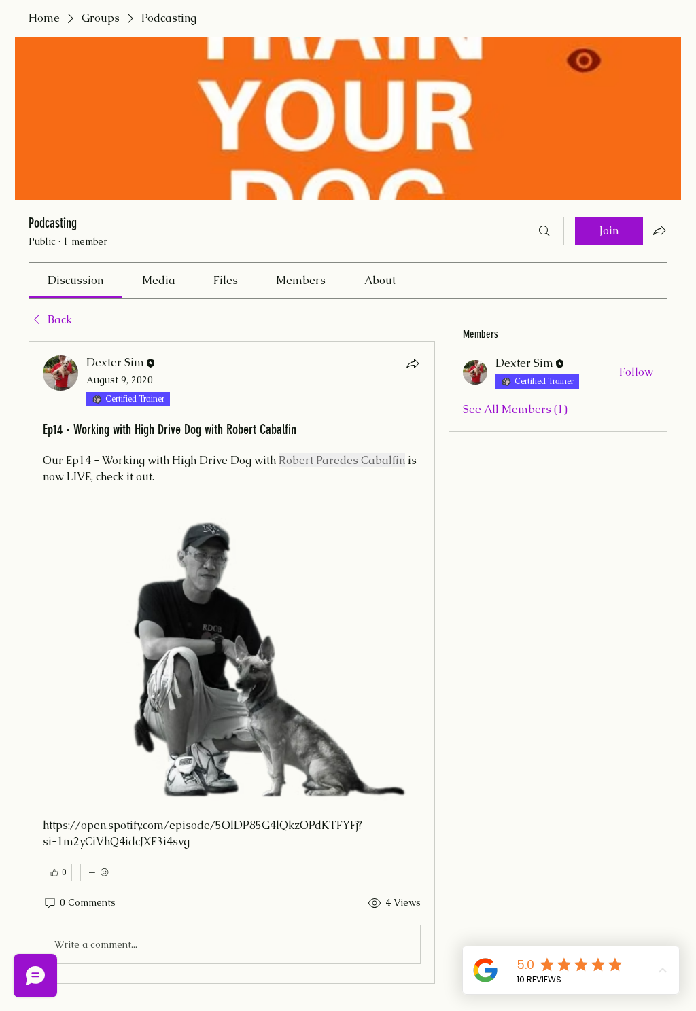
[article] (232, 662)
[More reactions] (98, 872)
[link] (75, 280)
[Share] (412, 363)
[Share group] (659, 230)
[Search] (544, 231)
